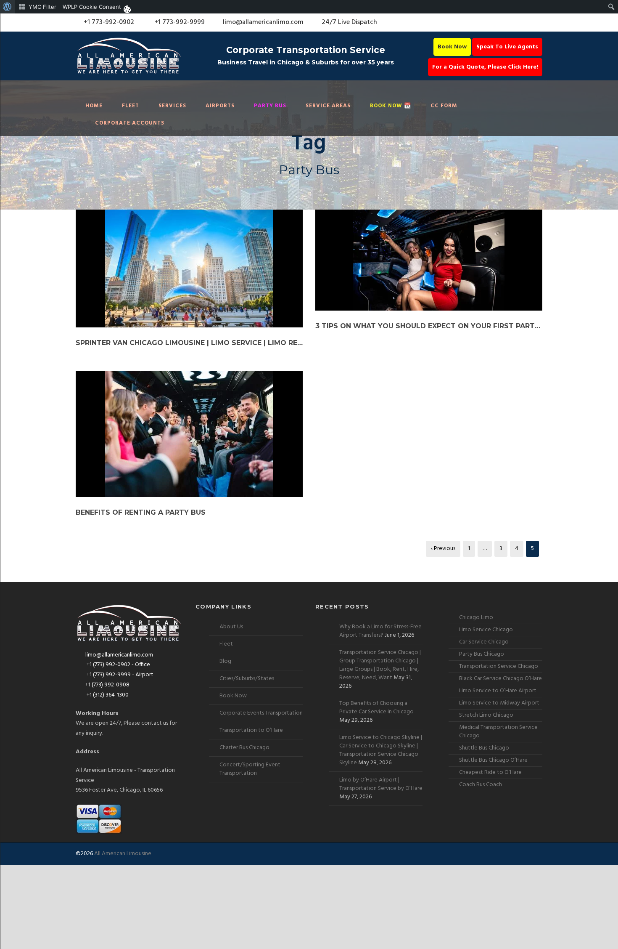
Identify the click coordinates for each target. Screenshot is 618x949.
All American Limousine (122, 854)
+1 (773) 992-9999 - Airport (119, 675)
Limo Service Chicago (486, 630)
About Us (231, 627)
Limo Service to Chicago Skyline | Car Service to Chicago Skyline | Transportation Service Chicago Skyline (380, 750)
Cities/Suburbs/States (246, 678)
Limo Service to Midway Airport (499, 703)
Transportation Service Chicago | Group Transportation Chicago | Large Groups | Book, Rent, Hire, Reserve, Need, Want (380, 665)
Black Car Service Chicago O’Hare (500, 678)
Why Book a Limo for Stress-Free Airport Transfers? (380, 631)
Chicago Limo (476, 617)
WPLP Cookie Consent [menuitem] (92, 6)
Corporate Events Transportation (261, 713)
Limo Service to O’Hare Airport (497, 691)
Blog (225, 661)
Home (94, 105)
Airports (220, 105)
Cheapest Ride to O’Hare (490, 772)
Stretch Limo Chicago (486, 715)
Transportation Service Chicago (498, 666)
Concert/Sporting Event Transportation (249, 769)
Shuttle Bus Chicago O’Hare (493, 760)
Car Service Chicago (484, 642)
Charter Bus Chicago (244, 747)
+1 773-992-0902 (108, 22)
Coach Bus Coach (480, 785)
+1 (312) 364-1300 (107, 695)
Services (172, 105)
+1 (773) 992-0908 (107, 685)
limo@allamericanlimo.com (263, 22)
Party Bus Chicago (481, 654)
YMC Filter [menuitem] (42, 6)
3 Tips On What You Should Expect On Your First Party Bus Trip (428, 326)
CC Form (443, 105)
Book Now (452, 47)
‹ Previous (443, 548)
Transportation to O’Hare (251, 730)
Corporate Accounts (129, 123)
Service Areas (328, 105)
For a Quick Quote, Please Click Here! (485, 67)
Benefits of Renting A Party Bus (141, 512)
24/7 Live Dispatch (349, 22)
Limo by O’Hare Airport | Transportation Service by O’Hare (381, 784)
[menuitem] (7, 6)
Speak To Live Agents (507, 47)
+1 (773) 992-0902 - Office (117, 665)
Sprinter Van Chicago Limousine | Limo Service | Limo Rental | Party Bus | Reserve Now (189, 343)
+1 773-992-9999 (179, 22)
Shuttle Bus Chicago (484, 748)
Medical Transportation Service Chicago (498, 732)
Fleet (130, 105)
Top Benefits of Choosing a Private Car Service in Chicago (376, 708)
